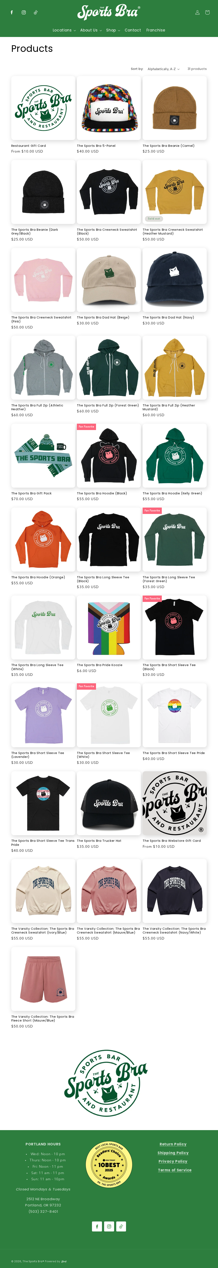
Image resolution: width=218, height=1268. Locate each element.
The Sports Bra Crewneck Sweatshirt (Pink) (41, 319)
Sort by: (137, 69)
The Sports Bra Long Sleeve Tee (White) (37, 667)
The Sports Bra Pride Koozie (99, 665)
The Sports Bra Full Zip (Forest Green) (108, 405)
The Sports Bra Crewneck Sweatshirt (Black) (107, 232)
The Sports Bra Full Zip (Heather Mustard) (169, 407)
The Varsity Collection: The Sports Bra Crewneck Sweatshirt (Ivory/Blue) (42, 931)
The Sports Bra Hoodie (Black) (102, 493)
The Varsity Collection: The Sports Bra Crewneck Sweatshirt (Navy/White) (174, 931)
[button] (64, 30)
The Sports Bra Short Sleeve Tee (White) (103, 755)
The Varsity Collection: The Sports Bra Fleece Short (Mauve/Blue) (42, 1019)
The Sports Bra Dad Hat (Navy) (168, 317)
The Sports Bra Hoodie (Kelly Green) (172, 493)
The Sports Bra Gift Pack (31, 493)
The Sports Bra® (33, 1261)
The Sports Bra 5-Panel (96, 146)
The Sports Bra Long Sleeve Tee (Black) (103, 579)
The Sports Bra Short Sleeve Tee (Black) (169, 667)
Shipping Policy (173, 1152)
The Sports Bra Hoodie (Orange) (38, 577)
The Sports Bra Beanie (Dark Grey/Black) (34, 232)
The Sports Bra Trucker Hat (99, 841)
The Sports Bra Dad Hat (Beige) (103, 317)
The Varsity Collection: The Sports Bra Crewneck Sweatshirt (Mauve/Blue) (108, 931)
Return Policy (173, 1144)
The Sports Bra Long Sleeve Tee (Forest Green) (169, 579)
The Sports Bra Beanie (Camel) (169, 146)
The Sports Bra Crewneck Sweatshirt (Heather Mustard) (173, 232)
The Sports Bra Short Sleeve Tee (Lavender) (37, 755)
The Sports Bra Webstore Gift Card (172, 841)
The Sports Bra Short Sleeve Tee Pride (174, 753)
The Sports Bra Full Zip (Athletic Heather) (37, 407)
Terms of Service (175, 1170)
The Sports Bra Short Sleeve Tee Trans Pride (43, 843)
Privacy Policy (173, 1161)
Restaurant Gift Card (28, 146)
